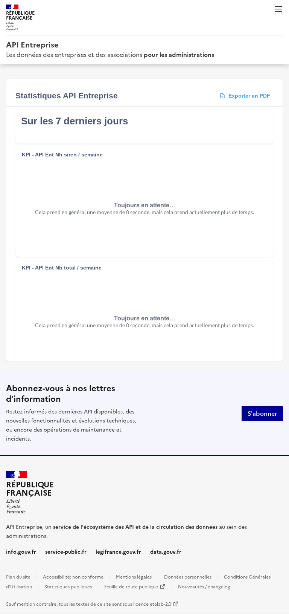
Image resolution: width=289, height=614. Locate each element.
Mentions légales (134, 577)
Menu (278, 9)
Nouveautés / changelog (204, 586)
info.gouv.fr (21, 552)
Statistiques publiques (68, 586)
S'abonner (262, 413)
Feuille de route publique (135, 586)
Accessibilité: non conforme (73, 577)
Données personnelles (187, 577)
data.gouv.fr (165, 552)
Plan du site (18, 577)
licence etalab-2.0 (156, 604)
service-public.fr (66, 552)
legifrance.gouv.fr (118, 552)
